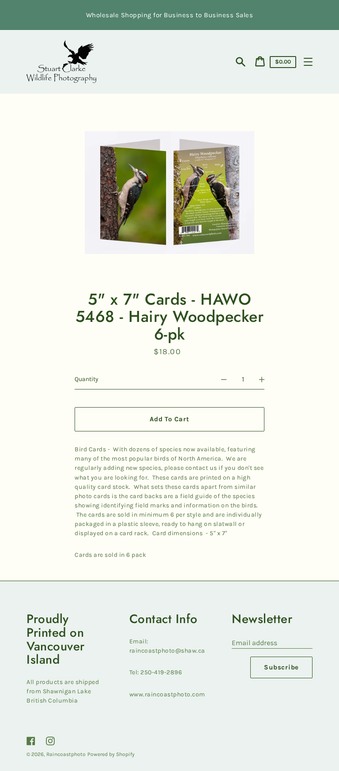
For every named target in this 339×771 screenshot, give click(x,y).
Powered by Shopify (111, 754)
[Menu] (308, 62)
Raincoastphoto (66, 754)
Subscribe (281, 667)
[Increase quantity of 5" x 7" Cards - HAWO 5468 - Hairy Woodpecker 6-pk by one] (261, 379)
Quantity (86, 379)
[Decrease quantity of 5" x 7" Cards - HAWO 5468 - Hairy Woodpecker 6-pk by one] (224, 379)
